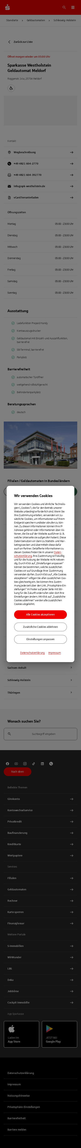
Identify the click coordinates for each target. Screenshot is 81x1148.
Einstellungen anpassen (40, 639)
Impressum (54, 652)
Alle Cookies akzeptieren (40, 614)
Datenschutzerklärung (32, 652)
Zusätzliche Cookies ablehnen (40, 627)
